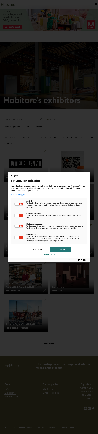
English (14, 176)
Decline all (37, 249)
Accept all (60, 249)
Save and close (49, 255)
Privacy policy (17, 195)
